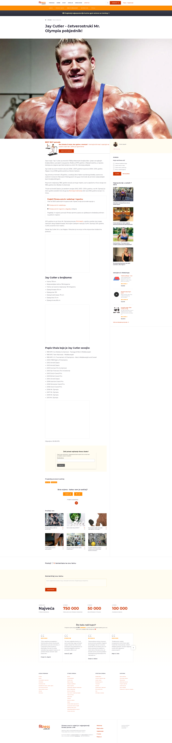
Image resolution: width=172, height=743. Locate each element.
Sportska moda (84, 8)
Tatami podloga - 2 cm (126, 275)
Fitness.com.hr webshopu (57, 205)
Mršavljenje (78, 2)
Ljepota (51, 8)
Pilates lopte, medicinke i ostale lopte (74, 687)
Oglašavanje (100, 731)
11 (84, 547)
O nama (99, 734)
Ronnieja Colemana (75, 191)
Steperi (68, 702)
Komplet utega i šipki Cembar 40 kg (126, 308)
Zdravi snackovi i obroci (43, 689)
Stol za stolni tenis (98, 689)
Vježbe (58, 2)
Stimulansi (41, 692)
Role (96, 691)
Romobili (97, 685)
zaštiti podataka (84, 734)
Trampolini (97, 683)
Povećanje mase (42, 683)
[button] (133, 648)
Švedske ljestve (98, 676)
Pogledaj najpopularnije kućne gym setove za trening (86, 13)
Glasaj (117, 173)
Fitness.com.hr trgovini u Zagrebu (60, 209)
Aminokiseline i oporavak (43, 680)
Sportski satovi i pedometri (100, 687)
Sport (64, 2)
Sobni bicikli (69, 696)
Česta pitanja (122, 680)
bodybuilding (54, 482)
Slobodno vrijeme (60, 8)
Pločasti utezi (70, 680)
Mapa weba (100, 728)
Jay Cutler (48, 482)
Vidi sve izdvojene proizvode (120, 322)
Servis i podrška (123, 687)
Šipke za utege (70, 681)
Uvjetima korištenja (75, 734)
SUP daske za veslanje (99, 692)
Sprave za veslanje (70, 700)
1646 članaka (117, 148)
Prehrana (51, 2)
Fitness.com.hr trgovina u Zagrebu (126, 689)
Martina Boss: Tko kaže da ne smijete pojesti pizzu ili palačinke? (122, 244)
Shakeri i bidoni (98, 680)
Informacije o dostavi (124, 678)
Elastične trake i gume (71, 707)
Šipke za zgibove (70, 685)
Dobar (67, 494)
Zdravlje (70, 2)
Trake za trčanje (70, 694)
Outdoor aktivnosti (71, 711)
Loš (79, 494)
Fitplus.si (99, 736)
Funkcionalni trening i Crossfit (73, 705)
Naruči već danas (66, 151)
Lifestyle (86, 2)
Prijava (124, 2)
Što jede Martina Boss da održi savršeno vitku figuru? (121, 264)
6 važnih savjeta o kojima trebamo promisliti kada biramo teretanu (94, 549)
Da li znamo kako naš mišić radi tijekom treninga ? (95, 528)
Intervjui (93, 8)
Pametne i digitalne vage (100, 678)
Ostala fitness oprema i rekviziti (73, 709)
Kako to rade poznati (72, 8)
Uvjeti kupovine (123, 685)
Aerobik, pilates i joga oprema (73, 703)
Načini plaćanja (123, 676)
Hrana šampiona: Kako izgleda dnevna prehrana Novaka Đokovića (122, 223)
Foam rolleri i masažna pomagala (73, 692)
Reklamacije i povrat (124, 681)
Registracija (130, 2)
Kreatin (40, 678)
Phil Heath (79, 221)
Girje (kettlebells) (70, 678)
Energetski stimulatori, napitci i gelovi (46, 685)
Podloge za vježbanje (71, 683)
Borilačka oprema (98, 681)
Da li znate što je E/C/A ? (73, 527)
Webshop (99, 725)
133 (62, 527)
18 (106, 527)
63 (84, 527)
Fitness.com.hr (42, 2)
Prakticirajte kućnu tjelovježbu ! (50, 548)
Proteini (40, 676)
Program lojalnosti (123, 683)
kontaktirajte (77, 735)
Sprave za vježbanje (71, 691)
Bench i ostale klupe (71, 689)
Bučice (68, 676)
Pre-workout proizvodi (43, 687)
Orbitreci (69, 698)
